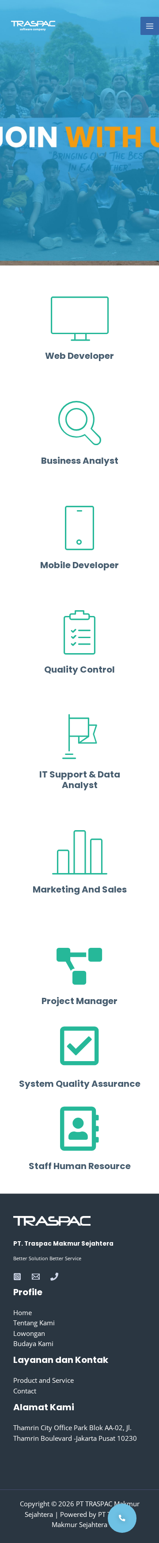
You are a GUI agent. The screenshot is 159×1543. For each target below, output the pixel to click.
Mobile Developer (79, 565)
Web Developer (79, 356)
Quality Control (79, 669)
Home (22, 1312)
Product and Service (43, 1380)
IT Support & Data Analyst (79, 779)
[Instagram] (17, 1277)
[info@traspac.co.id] (36, 1277)
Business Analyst (79, 460)
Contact (24, 1390)
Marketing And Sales (80, 889)
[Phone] (54, 1277)
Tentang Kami (34, 1322)
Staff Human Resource (80, 1166)
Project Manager (79, 1001)
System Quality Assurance (79, 1083)
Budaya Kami (33, 1343)
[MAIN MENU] (149, 26)
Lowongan (29, 1333)
